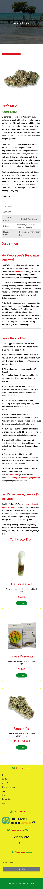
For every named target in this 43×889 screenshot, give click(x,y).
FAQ (3, 795)
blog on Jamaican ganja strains (26, 478)
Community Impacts (8, 787)
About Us (5, 783)
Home (3, 775)
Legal (3, 803)
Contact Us (6, 799)
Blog (3, 791)
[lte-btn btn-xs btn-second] (21, 675)
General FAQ (14, 475)
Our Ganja (5, 779)
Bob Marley (18, 271)
